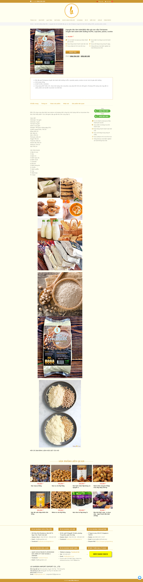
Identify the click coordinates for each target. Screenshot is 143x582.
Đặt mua (73, 52)
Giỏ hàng (109, 1)
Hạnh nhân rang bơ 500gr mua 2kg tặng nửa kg (102, 486)
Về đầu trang (34, 103)
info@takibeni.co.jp (69, 556)
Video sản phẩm (55, 103)
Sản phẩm (41, 20)
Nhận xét (66, 103)
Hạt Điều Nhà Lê (74, 580)
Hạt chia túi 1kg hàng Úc (80, 512)
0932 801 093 (85, 56)
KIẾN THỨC (93, 20)
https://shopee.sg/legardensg (104, 541)
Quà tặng (49, 20)
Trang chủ (33, 20)
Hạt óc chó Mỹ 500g (58, 486)
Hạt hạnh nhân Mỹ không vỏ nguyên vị (81, 486)
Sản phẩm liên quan (78, 103)
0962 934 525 (41, 1)
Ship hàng (57, 20)
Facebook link (75, 552)
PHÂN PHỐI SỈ (107, 20)
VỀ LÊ (86, 20)
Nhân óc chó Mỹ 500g (58, 512)
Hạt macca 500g (36, 486)
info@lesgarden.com (39, 574)
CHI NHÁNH (80, 20)
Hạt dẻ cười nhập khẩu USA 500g (39, 513)
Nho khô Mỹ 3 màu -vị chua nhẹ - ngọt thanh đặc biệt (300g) (102, 514)
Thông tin (44, 103)
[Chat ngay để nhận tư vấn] (139, 577)
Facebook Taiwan (43, 557)
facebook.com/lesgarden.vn (45, 541)
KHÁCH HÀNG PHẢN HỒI (68, 20)
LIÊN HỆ (100, 20)
